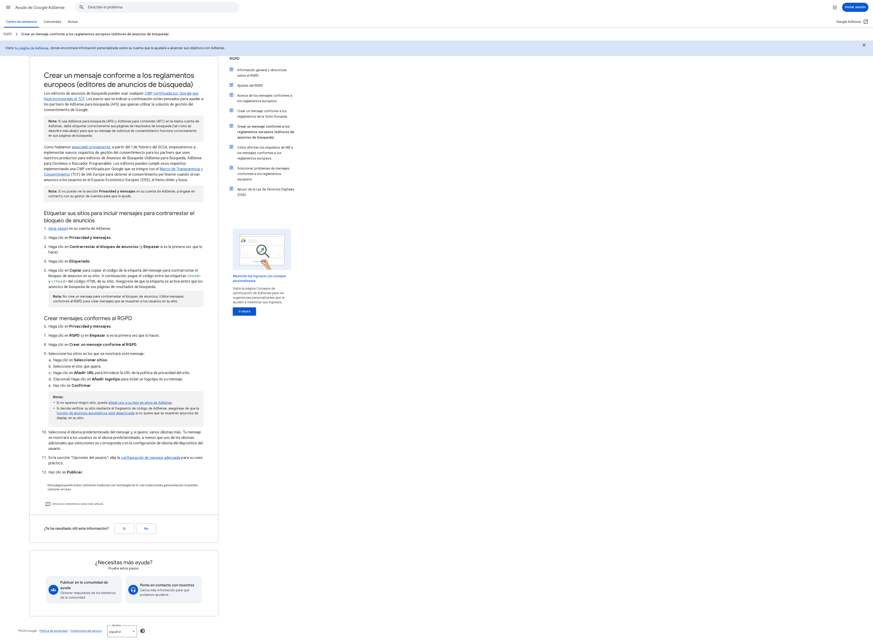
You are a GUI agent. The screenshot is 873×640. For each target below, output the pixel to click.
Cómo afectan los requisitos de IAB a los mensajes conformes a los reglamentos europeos (265, 152)
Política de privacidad (54, 630)
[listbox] (122, 631)
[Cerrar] (864, 45)
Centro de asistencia (21, 22)
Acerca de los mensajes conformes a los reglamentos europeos (264, 98)
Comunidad (52, 22)
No (146, 529)
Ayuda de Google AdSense (40, 7)
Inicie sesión (58, 228)
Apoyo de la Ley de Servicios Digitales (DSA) (265, 192)
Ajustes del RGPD (250, 85)
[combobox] (163, 7)
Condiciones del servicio (86, 630)
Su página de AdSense (31, 48)
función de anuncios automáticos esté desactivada (96, 413)
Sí (124, 529)
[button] (8, 7)
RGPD (235, 58)
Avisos (73, 22)
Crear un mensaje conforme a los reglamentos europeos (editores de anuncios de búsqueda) (265, 131)
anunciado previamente (91, 147)
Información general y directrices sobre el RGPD (261, 73)
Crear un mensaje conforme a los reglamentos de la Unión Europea (262, 114)
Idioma (116, 625)
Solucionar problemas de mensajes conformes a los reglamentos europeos (263, 173)
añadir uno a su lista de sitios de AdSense (140, 403)
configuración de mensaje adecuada (151, 457)
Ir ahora (244, 311)
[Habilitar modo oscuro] (142, 630)
